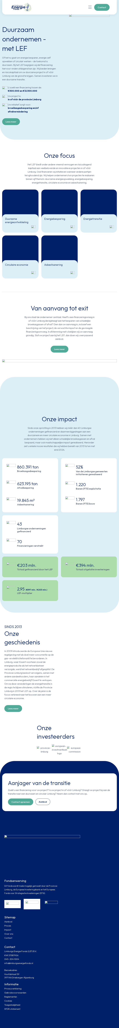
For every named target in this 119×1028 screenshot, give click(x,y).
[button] (90, 7)
